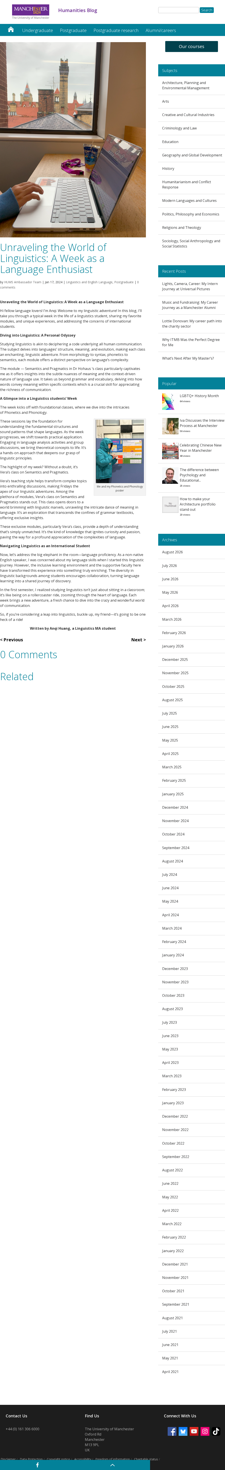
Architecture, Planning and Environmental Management (185, 85)
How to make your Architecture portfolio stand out (198, 504)
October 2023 (173, 995)
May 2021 (170, 1358)
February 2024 (174, 941)
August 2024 (172, 861)
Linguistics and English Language (89, 282)
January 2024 (173, 955)
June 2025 (170, 726)
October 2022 (173, 1143)
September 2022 (175, 1156)
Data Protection (31, 1459)
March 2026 (171, 619)
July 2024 (169, 874)
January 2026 (173, 646)
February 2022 (174, 1237)
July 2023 (169, 1022)
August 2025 (172, 699)
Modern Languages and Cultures (189, 200)
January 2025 (173, 794)
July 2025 (169, 713)
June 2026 (170, 579)
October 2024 (173, 834)
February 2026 (174, 632)
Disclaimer (8, 1459)
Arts (165, 101)
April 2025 (170, 753)
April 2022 (170, 1210)
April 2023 (170, 1062)
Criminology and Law (179, 128)
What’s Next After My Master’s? (188, 358)
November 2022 (175, 1129)
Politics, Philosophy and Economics (190, 214)
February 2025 (174, 780)
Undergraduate (37, 30)
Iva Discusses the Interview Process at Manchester (202, 423)
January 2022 (173, 1250)
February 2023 (174, 1089)
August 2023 (172, 1008)
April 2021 (170, 1371)
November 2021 (175, 1277)
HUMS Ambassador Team (22, 282)
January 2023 (173, 1103)
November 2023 (175, 982)
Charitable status (146, 1459)
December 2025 (175, 659)
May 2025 (170, 740)
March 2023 (171, 1076)
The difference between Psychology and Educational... (199, 475)
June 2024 (170, 888)
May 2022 (170, 1197)
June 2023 (170, 1035)
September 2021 (175, 1304)
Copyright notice (58, 1459)
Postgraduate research (116, 30)
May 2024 (170, 901)
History (168, 168)
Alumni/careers (161, 30)
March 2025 (171, 767)
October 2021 (173, 1291)
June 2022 (170, 1183)
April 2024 (170, 914)
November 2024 (175, 820)
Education (170, 141)
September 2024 (175, 847)
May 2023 (170, 1049)
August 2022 (172, 1170)
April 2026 (170, 605)
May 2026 (170, 592)
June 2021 (170, 1344)
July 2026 (169, 565)
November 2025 (175, 672)
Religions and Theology (181, 227)
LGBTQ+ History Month (199, 395)
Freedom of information (112, 1459)
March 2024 (171, 928)
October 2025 (173, 686)
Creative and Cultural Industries (188, 114)
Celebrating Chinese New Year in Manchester (200, 448)
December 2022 (175, 1116)
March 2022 (171, 1223)
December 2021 (175, 1264)
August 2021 (172, 1318)
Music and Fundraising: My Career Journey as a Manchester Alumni (190, 305)
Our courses (191, 46)
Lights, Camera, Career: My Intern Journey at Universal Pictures (190, 286)
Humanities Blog (11, 28)
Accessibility (82, 1459)
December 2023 (175, 968)
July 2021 (169, 1331)
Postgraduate (73, 30)
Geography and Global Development (192, 155)
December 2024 (175, 807)
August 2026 (172, 552)
